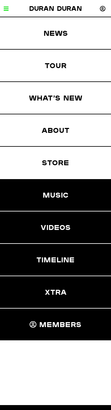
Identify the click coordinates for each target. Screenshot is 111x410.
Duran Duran (55, 8)
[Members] (102, 8)
